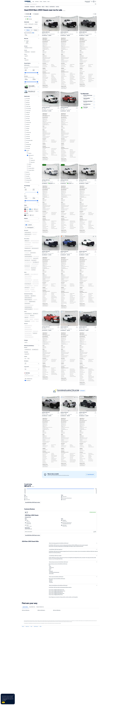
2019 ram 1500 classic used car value (28, 610)
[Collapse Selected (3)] (38, 22)
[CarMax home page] (28, 1)
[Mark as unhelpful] (95, 531)
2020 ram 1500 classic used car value (43, 610)
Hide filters (28, 13)
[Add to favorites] (58, 17)
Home (23, 626)
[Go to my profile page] (94, 1)
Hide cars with (26, 374)
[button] (26, 24)
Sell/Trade (37, 1)
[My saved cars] (92, 1)
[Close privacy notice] (13, 695)
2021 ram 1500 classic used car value (59, 610)
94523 (33, 32)
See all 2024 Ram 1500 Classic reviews (32, 502)
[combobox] (31, 376)
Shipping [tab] (35, 30)
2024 (40, 626)
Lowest (26, 69)
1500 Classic (36, 626)
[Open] (38, 375)
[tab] (25, 607)
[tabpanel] (31, 34)
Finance (41, 1)
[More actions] (58, 35)
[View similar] (56, 17)
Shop (33, 1)
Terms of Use (4, 700)
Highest (34, 69)
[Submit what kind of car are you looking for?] (95, 4)
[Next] (58, 23)
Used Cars (27, 626)
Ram (31, 626)
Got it (3, 702)
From (25, 362)
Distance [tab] (28, 30)
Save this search (91, 474)
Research (44, 1)
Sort (95, 13)
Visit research (82, 390)
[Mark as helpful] (94, 531)
